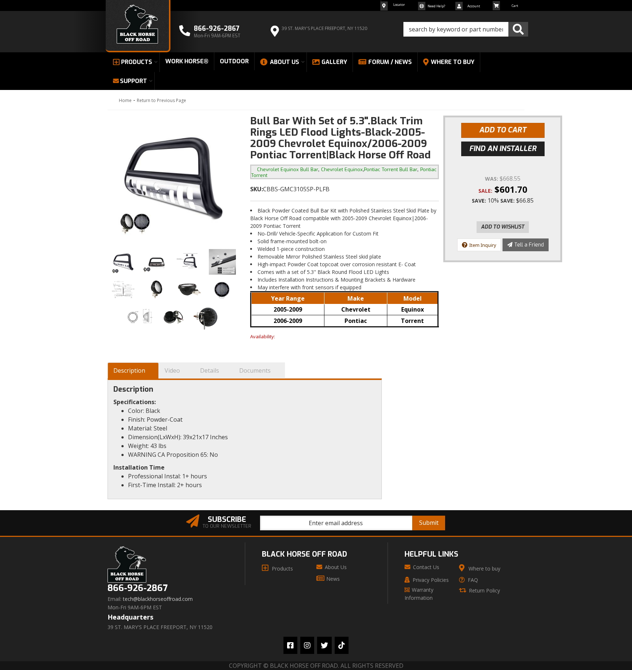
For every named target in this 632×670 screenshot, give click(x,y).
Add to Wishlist (502, 226)
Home (125, 100)
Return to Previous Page (161, 100)
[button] (465, 29)
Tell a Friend (529, 244)
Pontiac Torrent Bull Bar (390, 169)
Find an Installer (503, 149)
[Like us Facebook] (290, 645)
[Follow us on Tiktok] (342, 645)
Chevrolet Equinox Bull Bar (287, 169)
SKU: (256, 189)
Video (172, 370)
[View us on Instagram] (307, 645)
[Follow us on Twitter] (324, 645)
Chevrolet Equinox (342, 169)
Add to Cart (502, 130)
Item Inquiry (482, 245)
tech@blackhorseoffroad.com (158, 599)
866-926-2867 (138, 588)
